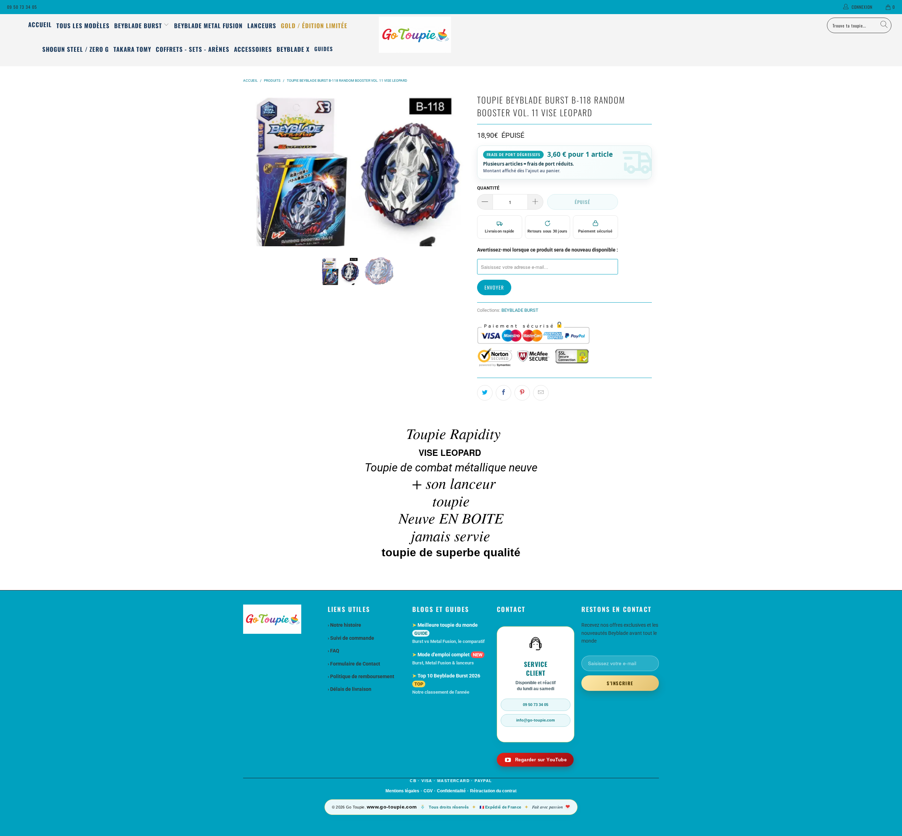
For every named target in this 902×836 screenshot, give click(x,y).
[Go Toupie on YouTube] (535, 760)
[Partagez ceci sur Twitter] (485, 393)
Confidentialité (451, 790)
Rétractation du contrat (493, 790)
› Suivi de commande (351, 638)
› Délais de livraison (349, 689)
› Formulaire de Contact (354, 664)
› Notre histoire (344, 625)
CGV (428, 790)
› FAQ (333, 651)
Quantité (488, 188)
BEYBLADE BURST (519, 310)
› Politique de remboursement (361, 676)
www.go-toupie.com (391, 807)
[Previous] (250, 169)
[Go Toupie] (451, 35)
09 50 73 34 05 (22, 7)
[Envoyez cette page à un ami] (541, 393)
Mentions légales (402, 790)
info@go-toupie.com (535, 720)
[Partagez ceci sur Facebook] (503, 393)
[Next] (463, 169)
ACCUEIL (40, 24)
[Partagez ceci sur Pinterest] (522, 393)
